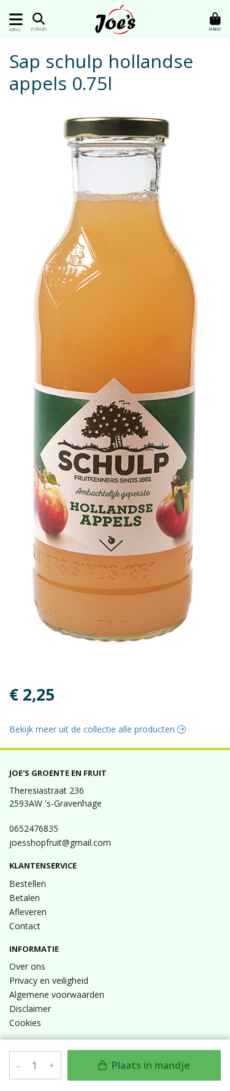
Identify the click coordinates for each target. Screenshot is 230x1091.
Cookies (25, 1022)
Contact (24, 926)
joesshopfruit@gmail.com (60, 842)
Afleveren (28, 912)
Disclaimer (30, 1008)
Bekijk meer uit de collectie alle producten (93, 729)
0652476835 (33, 828)
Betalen (24, 897)
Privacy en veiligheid (48, 980)
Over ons (27, 966)
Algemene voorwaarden (56, 994)
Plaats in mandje (149, 1065)
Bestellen (27, 883)
